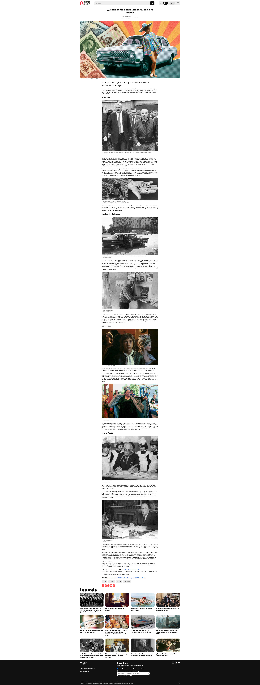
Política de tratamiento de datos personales (87, 669)
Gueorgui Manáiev (126, 16)
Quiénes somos (83, 667)
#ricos (104, 581)
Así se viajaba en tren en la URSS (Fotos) (115, 609)
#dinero (111, 581)
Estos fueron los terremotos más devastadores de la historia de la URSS (166, 632)
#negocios (127, 581)
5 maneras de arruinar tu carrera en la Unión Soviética (167, 609)
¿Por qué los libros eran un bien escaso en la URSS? (166, 654)
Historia (136, 17)
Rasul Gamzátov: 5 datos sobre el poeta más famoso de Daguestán (141, 654)
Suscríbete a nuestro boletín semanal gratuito (131, 669)
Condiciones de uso (84, 671)
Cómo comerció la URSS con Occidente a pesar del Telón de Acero (126, 578)
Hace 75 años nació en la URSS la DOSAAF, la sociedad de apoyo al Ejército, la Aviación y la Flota (90, 610)
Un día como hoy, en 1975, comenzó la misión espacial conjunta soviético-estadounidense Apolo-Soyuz (116, 633)
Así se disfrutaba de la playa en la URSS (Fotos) (141, 609)
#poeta (119, 581)
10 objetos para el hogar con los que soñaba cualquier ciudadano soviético (116, 655)
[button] (149, 3)
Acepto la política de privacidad (125, 675)
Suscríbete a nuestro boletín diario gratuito (131, 671)
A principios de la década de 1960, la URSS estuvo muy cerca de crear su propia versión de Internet (91, 655)
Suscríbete (122, 663)
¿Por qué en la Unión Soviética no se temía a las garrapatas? (91, 631)
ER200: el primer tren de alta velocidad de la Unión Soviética (141, 631)
